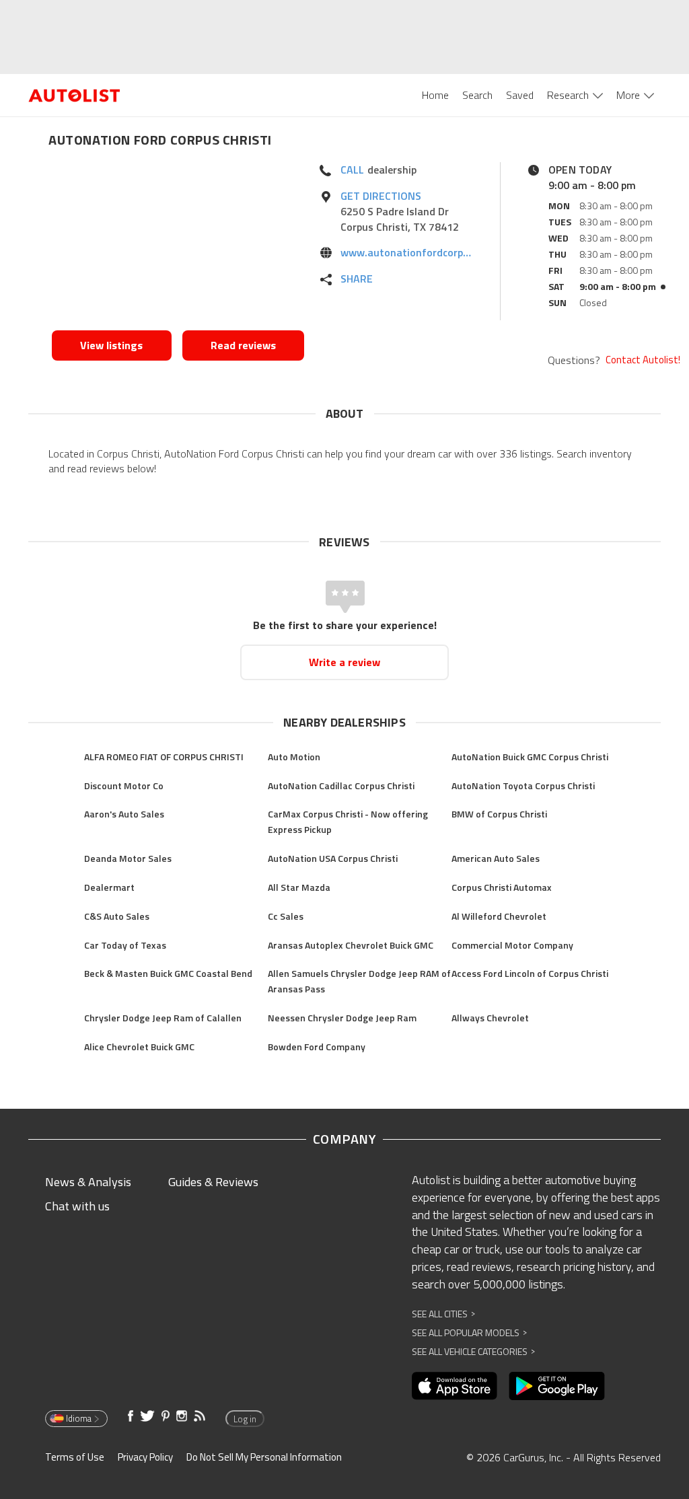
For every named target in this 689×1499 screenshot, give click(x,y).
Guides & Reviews (213, 1182)
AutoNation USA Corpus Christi (333, 858)
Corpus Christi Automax (501, 887)
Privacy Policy (145, 1457)
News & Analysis (88, 1182)
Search (477, 95)
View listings (111, 345)
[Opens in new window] (178, 243)
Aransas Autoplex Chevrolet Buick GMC (350, 945)
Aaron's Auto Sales (124, 814)
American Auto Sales (495, 858)
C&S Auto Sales (116, 916)
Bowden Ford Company (316, 1046)
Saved (520, 95)
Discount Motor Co (124, 785)
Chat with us (77, 1206)
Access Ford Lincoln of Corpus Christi (529, 973)
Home (435, 95)
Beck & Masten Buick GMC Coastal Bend (168, 973)
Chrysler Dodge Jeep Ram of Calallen (163, 1018)
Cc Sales (285, 916)
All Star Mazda (299, 887)
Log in (244, 1419)
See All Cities (443, 1314)
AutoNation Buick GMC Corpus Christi (529, 757)
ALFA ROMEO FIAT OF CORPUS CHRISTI (164, 757)
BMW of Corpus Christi (499, 814)
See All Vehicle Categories (473, 1351)
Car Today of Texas (125, 945)
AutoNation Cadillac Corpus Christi (341, 785)
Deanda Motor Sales (128, 858)
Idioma (79, 1418)
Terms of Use (74, 1457)
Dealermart (109, 887)
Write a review (344, 662)
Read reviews (243, 345)
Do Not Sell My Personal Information (264, 1457)
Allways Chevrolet (490, 1018)
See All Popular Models (469, 1332)
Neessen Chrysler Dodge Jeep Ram (342, 1018)
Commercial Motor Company (512, 945)
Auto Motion (294, 757)
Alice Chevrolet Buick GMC (139, 1046)
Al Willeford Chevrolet (498, 916)
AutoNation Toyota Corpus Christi (523, 785)
